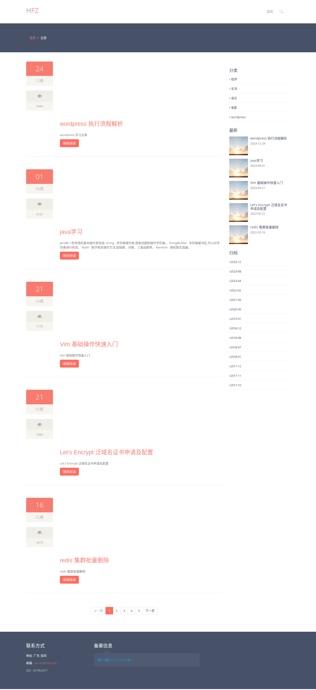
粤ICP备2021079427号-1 (115, 660)
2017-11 (235, 376)
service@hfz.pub (45, 663)
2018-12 (235, 328)
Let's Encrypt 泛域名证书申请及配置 (106, 452)
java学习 (71, 232)
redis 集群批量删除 (84, 560)
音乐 (233, 98)
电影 (233, 107)
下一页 (150, 611)
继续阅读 (69, 143)
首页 (270, 11)
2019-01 (235, 319)
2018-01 (235, 357)
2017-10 (235, 385)
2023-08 (235, 271)
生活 (233, 89)
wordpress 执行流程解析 (91, 124)
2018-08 (235, 338)
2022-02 (235, 290)
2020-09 (235, 309)
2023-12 (235, 262)
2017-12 (235, 366)
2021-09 (235, 300)
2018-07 (235, 347)
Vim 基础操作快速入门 (89, 344)
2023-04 (235, 281)
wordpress (238, 117)
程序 (233, 79)
